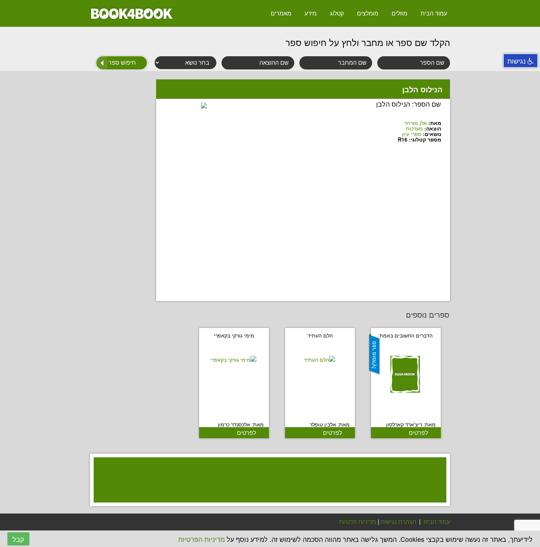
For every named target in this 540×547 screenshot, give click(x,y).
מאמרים (281, 13)
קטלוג (337, 13)
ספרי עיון (411, 133)
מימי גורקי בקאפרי (234, 335)
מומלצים (367, 13)
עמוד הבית (434, 13)
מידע (311, 13)
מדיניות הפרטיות (201, 539)
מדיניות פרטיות (357, 521)
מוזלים (399, 13)
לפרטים (418, 432)
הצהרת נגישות (398, 521)
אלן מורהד (415, 122)
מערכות (414, 128)
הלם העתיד (320, 335)
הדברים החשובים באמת (406, 335)
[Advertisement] (266, 489)
